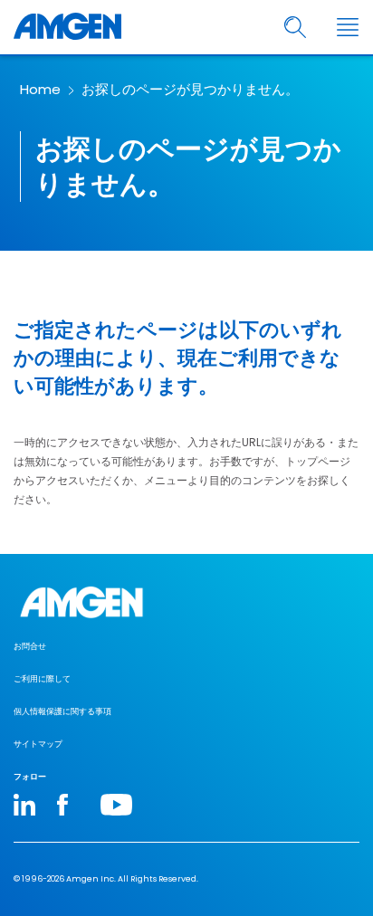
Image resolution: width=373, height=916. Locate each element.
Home (40, 89)
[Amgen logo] (67, 27)
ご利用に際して (42, 678)
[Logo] (186, 602)
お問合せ (30, 646)
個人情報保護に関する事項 (62, 711)
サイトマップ (38, 744)
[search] (295, 27)
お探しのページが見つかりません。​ (190, 89)
